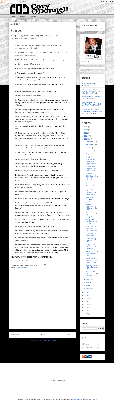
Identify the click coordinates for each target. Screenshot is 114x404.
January (89, 288)
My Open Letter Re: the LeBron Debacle (92, 247)
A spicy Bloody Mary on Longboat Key (91, 228)
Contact (33, 16)
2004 (86, 307)
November (90, 145)
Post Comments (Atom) (47, 340)
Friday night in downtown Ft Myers (91, 240)
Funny (18, 267)
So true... (16, 30)
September (90, 151)
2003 (86, 310)
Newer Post (15, 335)
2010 (86, 139)
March (88, 285)
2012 (86, 133)
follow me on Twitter (97, 29)
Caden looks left (91, 183)
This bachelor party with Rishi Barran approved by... (92, 83)
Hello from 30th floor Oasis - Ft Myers (92, 274)
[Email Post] (45, 265)
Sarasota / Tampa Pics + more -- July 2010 (92, 215)
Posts (86, 344)
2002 (86, 314)
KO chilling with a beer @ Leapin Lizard (92, 178)
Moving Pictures (26, 260)
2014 (86, 130)
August (88, 154)
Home (13, 16)
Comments (88, 347)
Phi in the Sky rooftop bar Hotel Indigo (91, 161)
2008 (86, 295)
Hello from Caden (92, 186)
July (87, 157)
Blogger (94, 399)
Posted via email (14, 260)
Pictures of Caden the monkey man (92, 253)
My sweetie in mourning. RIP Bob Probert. (91, 260)
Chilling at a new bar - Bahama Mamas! (91, 267)
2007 (86, 298)
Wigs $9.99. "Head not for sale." (91, 199)
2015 (86, 127)
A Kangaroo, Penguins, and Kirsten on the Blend (91, 207)
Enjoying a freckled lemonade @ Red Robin (91, 191)
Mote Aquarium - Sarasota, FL (91, 234)
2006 (86, 301)
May (88, 282)
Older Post (70, 335)
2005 (86, 304)
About (22, 16)
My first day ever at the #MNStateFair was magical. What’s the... (91, 104)
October (89, 148)
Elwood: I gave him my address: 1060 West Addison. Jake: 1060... (92, 91)
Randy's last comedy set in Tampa (91, 221)
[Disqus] (42, 299)
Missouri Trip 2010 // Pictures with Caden (92, 168)
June (88, 279)
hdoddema (78, 399)
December (90, 142)
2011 (86, 136)
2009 (86, 292)
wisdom (24, 267)
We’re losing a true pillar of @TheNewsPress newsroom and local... (92, 111)
